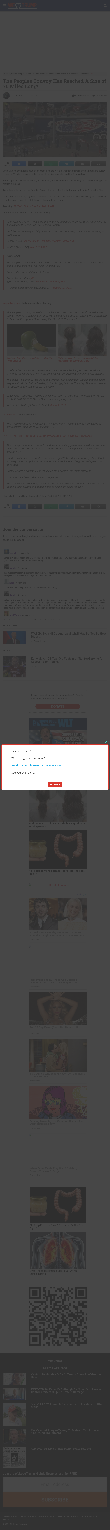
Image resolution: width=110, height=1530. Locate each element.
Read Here (55, 784)
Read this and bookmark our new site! (36, 765)
